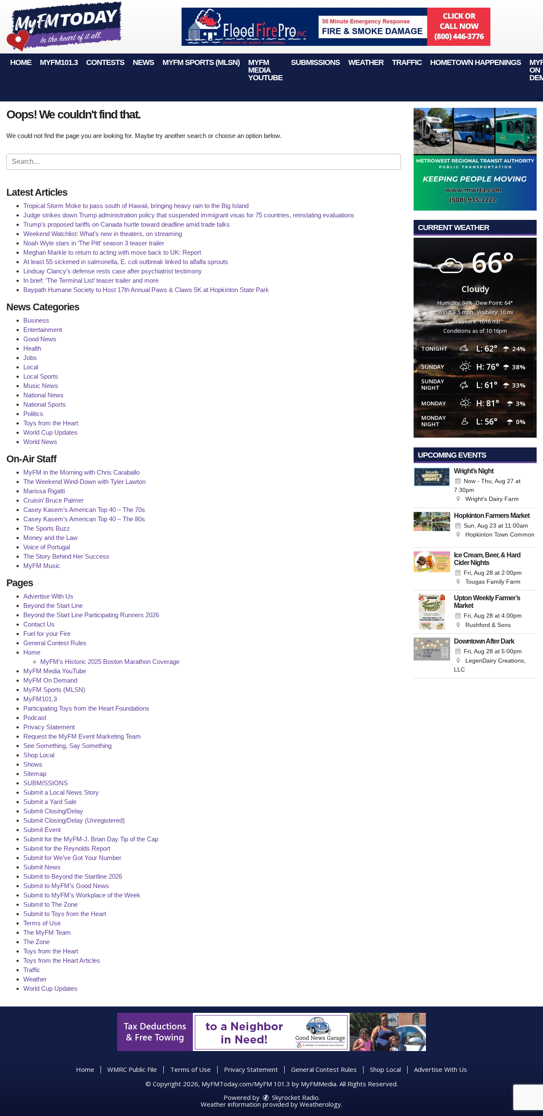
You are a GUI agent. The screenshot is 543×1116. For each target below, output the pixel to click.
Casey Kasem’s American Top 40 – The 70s (84, 509)
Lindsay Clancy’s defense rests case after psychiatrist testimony (112, 271)
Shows (32, 764)
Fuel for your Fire (46, 633)
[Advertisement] (336, 27)
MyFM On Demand (50, 680)
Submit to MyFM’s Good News (66, 885)
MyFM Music (41, 565)
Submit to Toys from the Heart (64, 913)
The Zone (36, 941)
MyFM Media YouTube (265, 70)
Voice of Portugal (46, 547)
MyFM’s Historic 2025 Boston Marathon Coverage (109, 661)
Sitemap (34, 773)
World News (40, 441)
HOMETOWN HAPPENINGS (475, 62)
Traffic (407, 62)
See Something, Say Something (67, 745)
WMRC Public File (132, 1069)
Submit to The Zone (50, 904)
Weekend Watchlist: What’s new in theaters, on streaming (102, 233)
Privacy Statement (49, 727)
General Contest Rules (55, 643)
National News (43, 395)
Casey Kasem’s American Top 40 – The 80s (84, 519)
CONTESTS (105, 62)
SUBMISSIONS (315, 62)
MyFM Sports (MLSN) (201, 62)
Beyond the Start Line (53, 605)
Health (32, 348)
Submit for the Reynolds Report (66, 848)
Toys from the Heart (50, 423)
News (143, 62)
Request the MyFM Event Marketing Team (82, 736)
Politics (33, 413)
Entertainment (42, 329)
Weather (365, 62)
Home (20, 62)
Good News (39, 339)
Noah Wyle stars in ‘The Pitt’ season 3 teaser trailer (93, 243)
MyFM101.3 (59, 62)
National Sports (44, 404)
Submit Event (42, 829)
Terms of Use (42, 923)
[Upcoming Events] (432, 485)
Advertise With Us (48, 596)
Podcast (34, 717)
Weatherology (320, 1104)
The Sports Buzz (46, 528)
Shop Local (38, 755)
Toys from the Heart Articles (61, 960)
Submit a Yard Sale (49, 801)
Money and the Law (50, 537)
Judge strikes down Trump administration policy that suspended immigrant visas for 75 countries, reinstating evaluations (188, 215)
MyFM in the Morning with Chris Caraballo (81, 472)
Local (30, 367)
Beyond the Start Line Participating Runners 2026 (91, 614)
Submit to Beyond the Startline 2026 (72, 876)
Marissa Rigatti (44, 491)
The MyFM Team (47, 932)
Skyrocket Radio (294, 1097)
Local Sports (40, 376)
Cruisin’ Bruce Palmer (53, 500)
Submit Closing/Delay (53, 811)
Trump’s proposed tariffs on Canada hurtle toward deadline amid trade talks (126, 224)
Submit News (42, 867)
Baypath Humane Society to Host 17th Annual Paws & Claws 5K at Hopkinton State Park (146, 289)
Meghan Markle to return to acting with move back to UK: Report (112, 252)
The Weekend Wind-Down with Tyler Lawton (84, 481)
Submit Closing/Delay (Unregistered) (74, 820)
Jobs (30, 357)
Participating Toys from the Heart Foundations (86, 708)
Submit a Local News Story (61, 792)
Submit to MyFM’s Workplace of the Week (81, 895)
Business (36, 320)
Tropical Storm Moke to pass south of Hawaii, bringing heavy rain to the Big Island (136, 205)
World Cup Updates (50, 432)
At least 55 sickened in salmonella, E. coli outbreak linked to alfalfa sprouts (125, 261)
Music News (40, 385)
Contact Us (39, 624)
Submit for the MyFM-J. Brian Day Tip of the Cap (90, 839)
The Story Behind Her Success (66, 556)
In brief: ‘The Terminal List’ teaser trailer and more (91, 280)
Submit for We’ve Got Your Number (72, 857)
